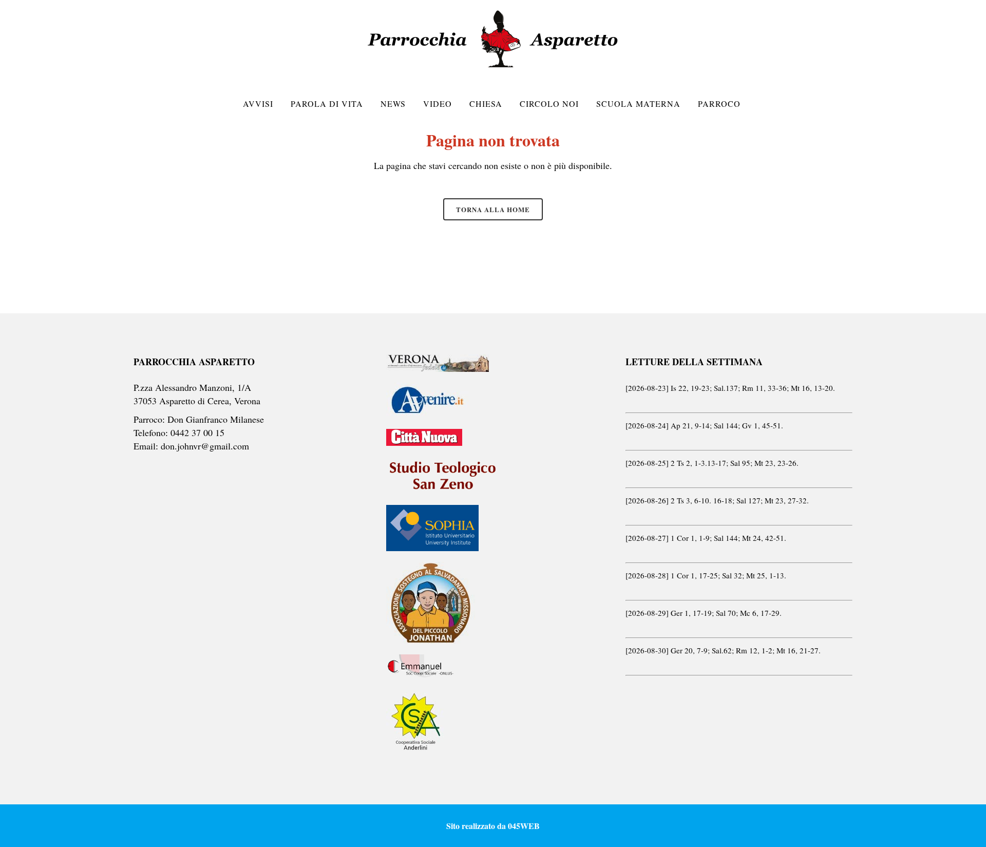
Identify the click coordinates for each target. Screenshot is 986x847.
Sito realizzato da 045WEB (493, 826)
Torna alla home (493, 209)
